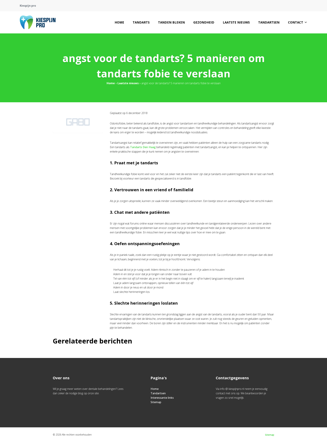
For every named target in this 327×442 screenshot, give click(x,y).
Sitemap (156, 402)
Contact (295, 22)
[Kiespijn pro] (38, 22)
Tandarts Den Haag (143, 147)
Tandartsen (268, 22)
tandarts (141, 22)
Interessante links (162, 398)
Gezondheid (203, 22)
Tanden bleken (171, 22)
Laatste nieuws (236, 22)
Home (119, 22)
